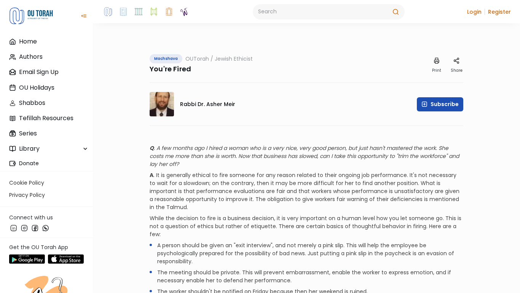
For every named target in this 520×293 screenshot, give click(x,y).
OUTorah (197, 58)
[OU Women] (184, 12)
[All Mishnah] (123, 12)
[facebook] (35, 227)
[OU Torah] (108, 12)
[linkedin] (13, 227)
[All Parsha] (154, 12)
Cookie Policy (26, 183)
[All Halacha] (138, 12)
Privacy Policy (27, 195)
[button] (474, 11)
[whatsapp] (45, 227)
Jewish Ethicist (234, 59)
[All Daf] (169, 12)
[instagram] (24, 227)
